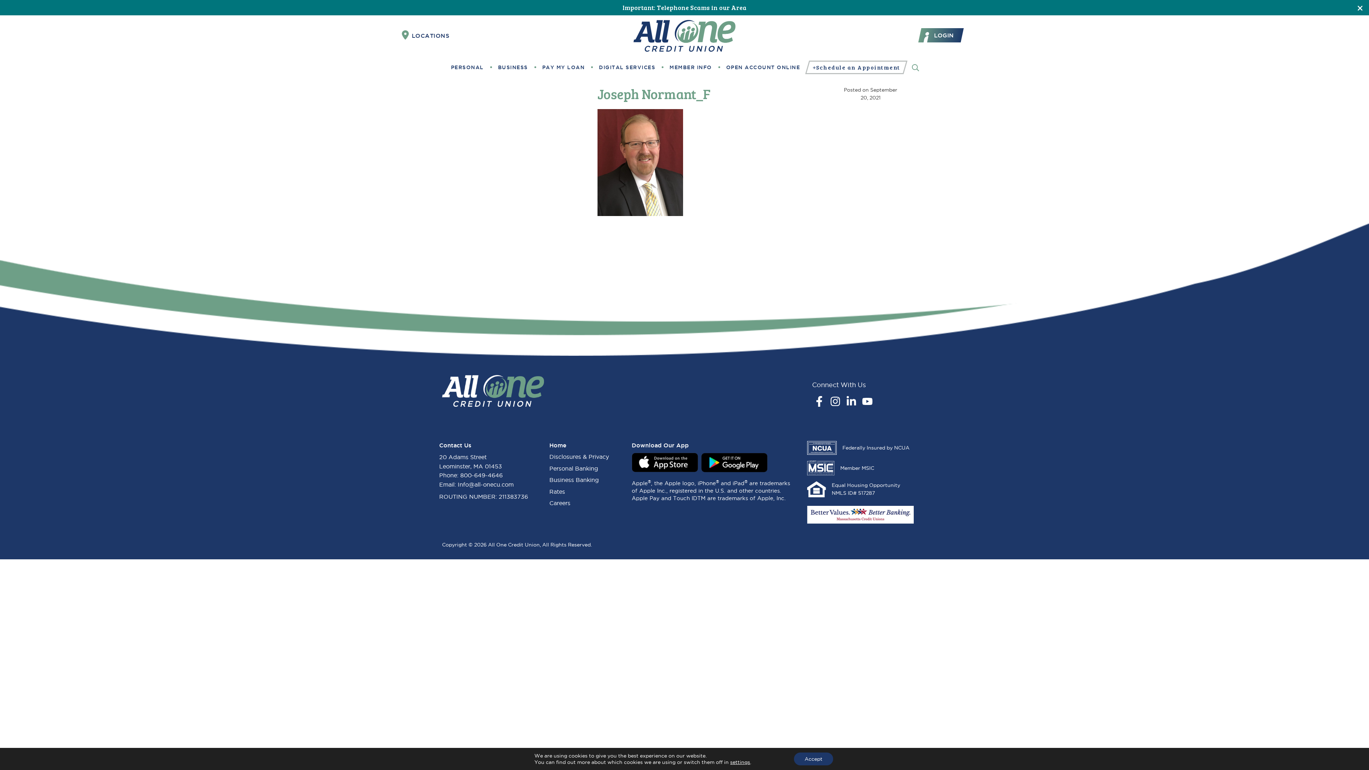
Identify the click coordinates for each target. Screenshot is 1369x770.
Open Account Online (763, 67)
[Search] (916, 67)
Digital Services (627, 67)
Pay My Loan (563, 67)
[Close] (1360, 7)
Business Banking (574, 480)
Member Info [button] (691, 67)
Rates (557, 491)
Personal (467, 67)
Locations (431, 35)
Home (557, 445)
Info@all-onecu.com (486, 484)
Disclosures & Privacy (579, 456)
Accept (813, 759)
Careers (559, 503)
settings (740, 762)
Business (513, 67)
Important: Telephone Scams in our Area (684, 7)
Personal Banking (573, 468)
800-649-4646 (481, 475)
